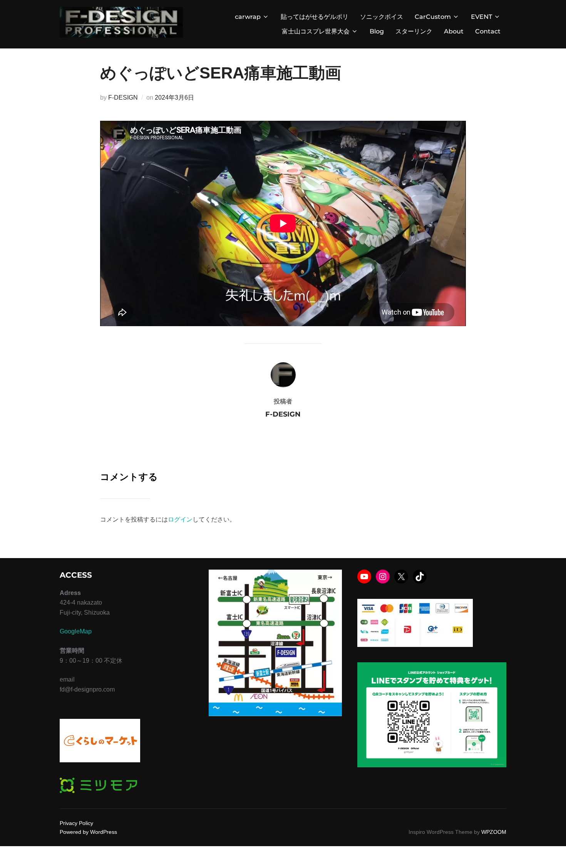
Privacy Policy (76, 823)
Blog (377, 31)
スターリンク (413, 31)
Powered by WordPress (88, 832)
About (454, 31)
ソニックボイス (381, 16)
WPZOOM (493, 832)
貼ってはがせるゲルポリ (314, 16)
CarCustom (433, 16)
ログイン (180, 519)
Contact (488, 31)
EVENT (481, 16)
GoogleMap (76, 631)
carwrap (248, 16)
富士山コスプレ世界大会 (316, 31)
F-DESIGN (123, 97)
